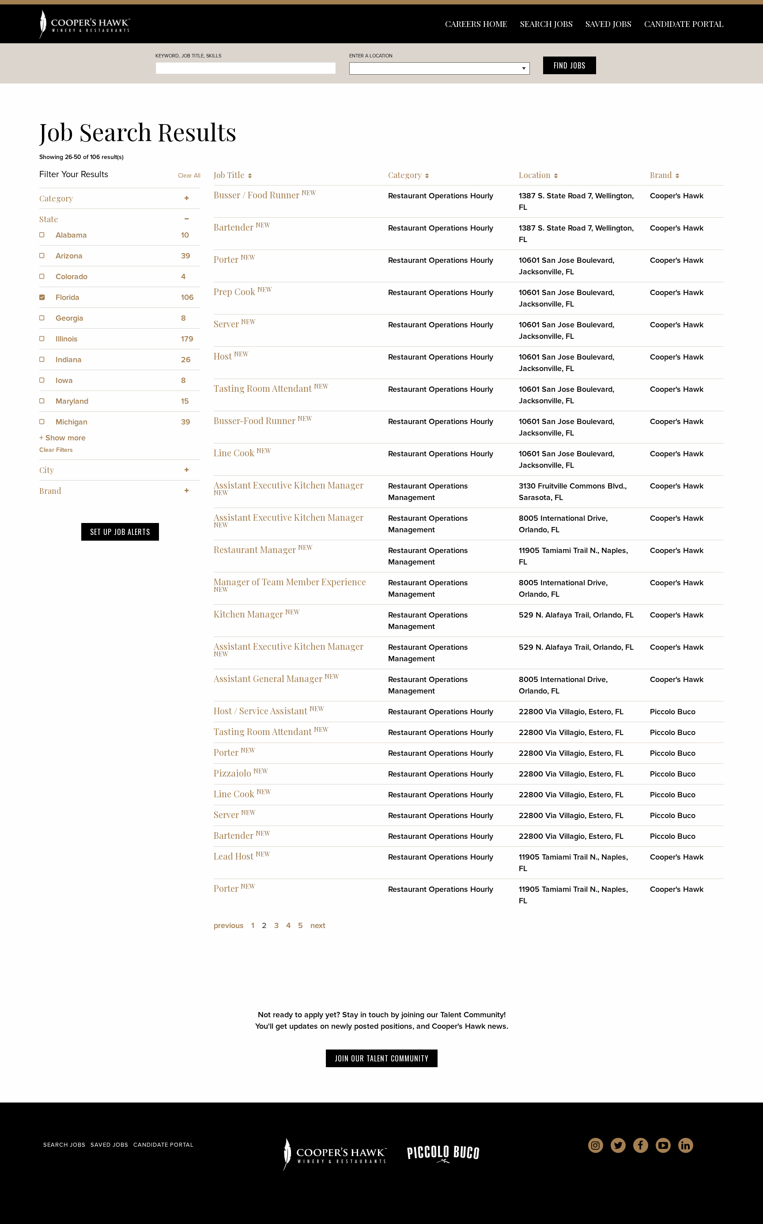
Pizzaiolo (232, 773)
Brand (663, 175)
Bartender (233, 227)
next (317, 925)
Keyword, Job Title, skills (188, 55)
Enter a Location (371, 55)
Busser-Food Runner (254, 420)
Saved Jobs (608, 23)
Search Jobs (546, 23)
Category (406, 175)
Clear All (189, 175)
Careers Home (476, 23)
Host (223, 356)
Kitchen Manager (248, 614)
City (46, 470)
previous (229, 925)
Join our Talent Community (382, 1058)
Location (536, 175)
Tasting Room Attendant (263, 388)
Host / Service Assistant (260, 710)
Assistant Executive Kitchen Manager (288, 485)
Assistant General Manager (268, 678)
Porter (226, 259)
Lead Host (233, 856)
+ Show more (62, 437)
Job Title (231, 175)
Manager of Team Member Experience (290, 581)
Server (226, 324)
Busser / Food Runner (256, 195)
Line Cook (234, 453)
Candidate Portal (684, 23)
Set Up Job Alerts (120, 532)
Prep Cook (234, 291)
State (48, 219)
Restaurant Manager (255, 549)
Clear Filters (56, 449)
